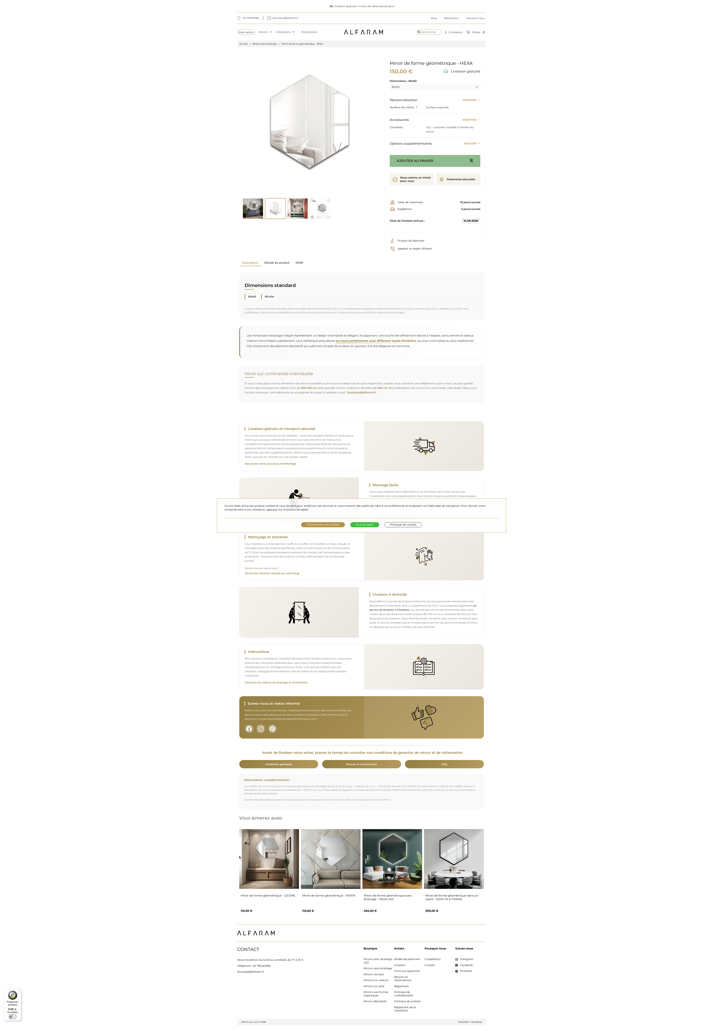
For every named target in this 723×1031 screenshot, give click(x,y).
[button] (453, 32)
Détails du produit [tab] (277, 262)
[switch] (12, 1016)
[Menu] (19, 991)
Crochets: (396, 127)
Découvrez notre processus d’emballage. (271, 463)
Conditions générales (278, 764)
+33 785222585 (261, 966)
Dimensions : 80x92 (403, 81)
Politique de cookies (403, 524)
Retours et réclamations (361, 764)
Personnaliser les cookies (323, 524)
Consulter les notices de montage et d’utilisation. (276, 682)
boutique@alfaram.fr (361, 392)
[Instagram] (260, 728)
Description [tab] (250, 262)
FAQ (444, 764)
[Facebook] (249, 728)
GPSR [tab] (299, 262)
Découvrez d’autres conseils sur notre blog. (272, 573)
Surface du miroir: (402, 107)
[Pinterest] (272, 728)
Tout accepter (365, 524)
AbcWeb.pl (476, 1022)
